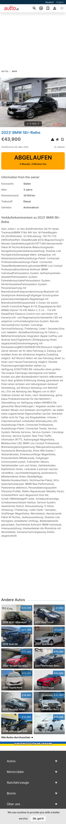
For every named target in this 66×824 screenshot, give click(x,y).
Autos (4, 71)
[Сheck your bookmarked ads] (48, 8)
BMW (14, 71)
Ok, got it (38, 818)
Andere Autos (13, 600)
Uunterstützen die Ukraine (33, 743)
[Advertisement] (33, 42)
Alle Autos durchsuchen (15, 737)
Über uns (13, 804)
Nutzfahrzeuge (18, 782)
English (60, 2)
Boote (11, 793)
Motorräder (15, 772)
